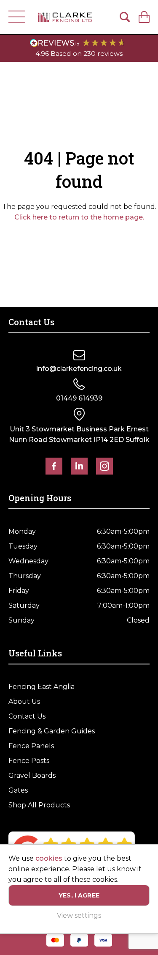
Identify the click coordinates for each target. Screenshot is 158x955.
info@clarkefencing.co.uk (79, 369)
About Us (24, 701)
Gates (18, 790)
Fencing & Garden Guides (51, 731)
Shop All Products (39, 805)
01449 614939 (79, 398)
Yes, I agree (79, 895)
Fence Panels (31, 746)
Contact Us (27, 716)
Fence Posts (28, 761)
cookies (48, 858)
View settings (79, 915)
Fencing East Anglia (41, 687)
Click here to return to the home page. (79, 217)
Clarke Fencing (65, 16)
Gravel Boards (32, 775)
